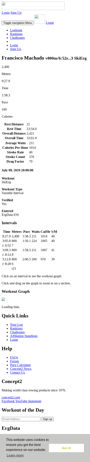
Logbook (16, 30)
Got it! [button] (66, 448)
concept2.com (11, 397)
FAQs (14, 357)
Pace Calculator (20, 365)
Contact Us (17, 372)
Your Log (16, 324)
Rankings (16, 34)
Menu (17, 22)
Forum (14, 361)
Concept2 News (20, 368)
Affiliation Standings (23, 336)
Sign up (47, 419)
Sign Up (16, 12)
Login (6, 12)
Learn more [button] (15, 455)
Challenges (17, 37)
